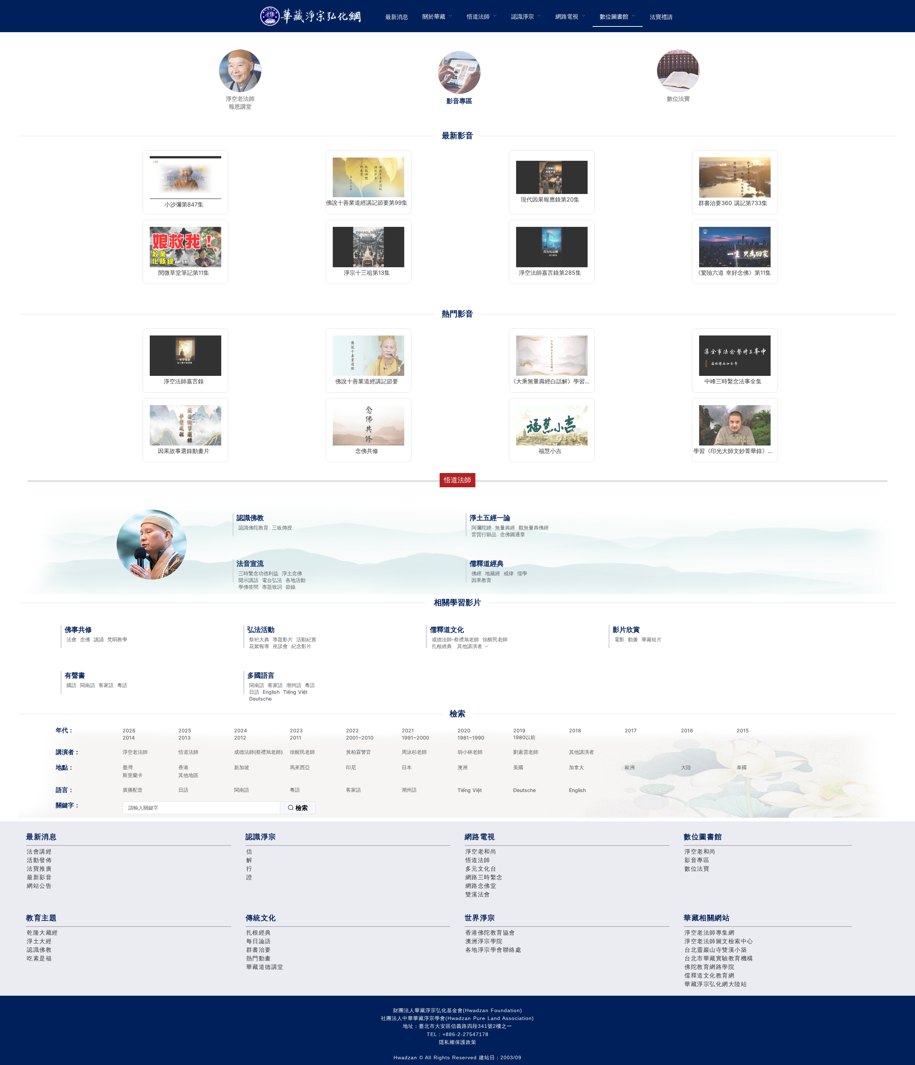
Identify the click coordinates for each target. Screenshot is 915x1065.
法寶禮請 (661, 16)
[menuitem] (396, 16)
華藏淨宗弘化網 (312, 16)
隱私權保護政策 (457, 1042)
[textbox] (201, 807)
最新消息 (396, 16)
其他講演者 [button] (469, 646)
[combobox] (219, 807)
